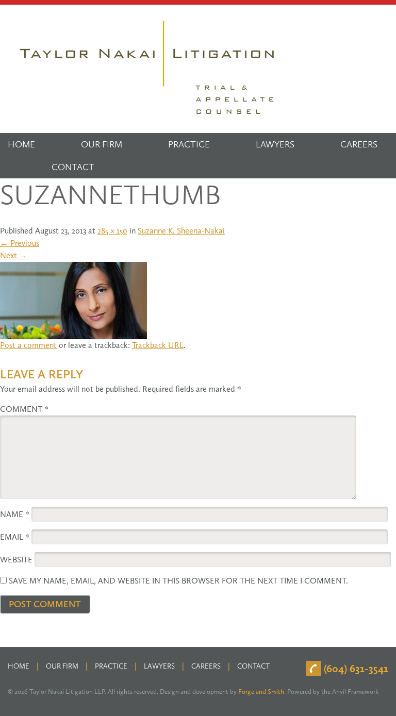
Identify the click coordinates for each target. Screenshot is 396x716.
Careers (358, 144)
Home (21, 144)
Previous (19, 243)
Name (14, 514)
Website (16, 559)
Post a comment (28, 345)
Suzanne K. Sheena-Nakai (181, 231)
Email (14, 537)
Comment (24, 409)
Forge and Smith (261, 691)
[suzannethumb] (73, 299)
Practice (189, 144)
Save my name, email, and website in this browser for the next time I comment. (178, 581)
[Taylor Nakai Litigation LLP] (148, 68)
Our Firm (101, 144)
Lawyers (275, 144)
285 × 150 (112, 231)
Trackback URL (158, 345)
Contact (73, 167)
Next (13, 255)
